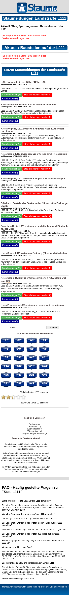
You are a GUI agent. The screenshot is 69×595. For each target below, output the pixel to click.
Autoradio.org (34, 426)
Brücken (43, 587)
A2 (19, 340)
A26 (51, 277)
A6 (44, 348)
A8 (31, 340)
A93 (6, 383)
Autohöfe (63, 587)
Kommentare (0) (10, 121)
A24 (44, 366)
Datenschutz (19, 587)
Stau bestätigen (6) (11, 117)
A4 (6, 357)
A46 (44, 374)
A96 (6, 374)
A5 (31, 348)
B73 (8, 281)
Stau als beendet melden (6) (37, 117)
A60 (44, 383)
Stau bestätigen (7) (11, 94)
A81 (18, 357)
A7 (6, 340)
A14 (6, 366)
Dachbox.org (35, 424)
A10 (31, 366)
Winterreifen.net (34, 431)
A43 (31, 383)
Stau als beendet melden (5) (37, 144)
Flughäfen (53, 587)
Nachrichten (32, 587)
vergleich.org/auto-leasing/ (34, 433)
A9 (19, 348)
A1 (44, 340)
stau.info (25, 518)
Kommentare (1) (10, 98)
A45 (31, 357)
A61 (44, 357)
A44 (18, 366)
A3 (6, 348)
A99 (18, 383)
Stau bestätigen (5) (11, 144)
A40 (18, 374)
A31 (31, 374)
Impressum (7, 587)
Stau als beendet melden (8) (37, 94)
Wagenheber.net (34, 429)
